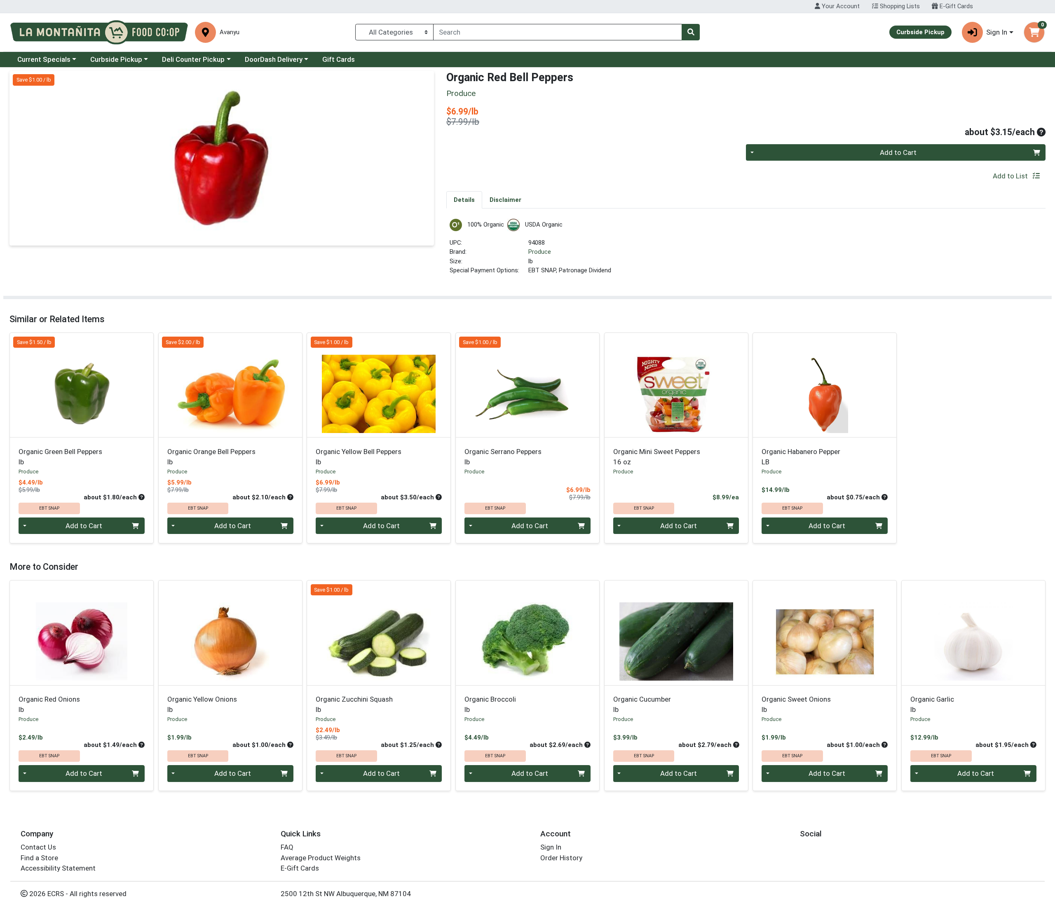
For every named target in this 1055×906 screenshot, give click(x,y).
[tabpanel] (746, 250)
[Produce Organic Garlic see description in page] (973, 633)
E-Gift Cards (955, 6)
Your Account (840, 6)
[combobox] (557, 32)
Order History (561, 858)
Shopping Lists (899, 6)
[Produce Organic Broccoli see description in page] (527, 633)
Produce (539, 251)
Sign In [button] (996, 32)
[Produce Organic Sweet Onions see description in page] (824, 633)
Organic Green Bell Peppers (60, 456)
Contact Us (38, 847)
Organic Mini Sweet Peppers (656, 456)
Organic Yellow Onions (202, 704)
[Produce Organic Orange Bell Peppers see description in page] (230, 385)
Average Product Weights (321, 858)
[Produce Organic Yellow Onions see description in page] (230, 633)
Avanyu (229, 32)
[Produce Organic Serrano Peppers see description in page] (527, 385)
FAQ (287, 847)
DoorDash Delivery (273, 59)
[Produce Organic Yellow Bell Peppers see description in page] (379, 385)
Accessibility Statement (58, 868)
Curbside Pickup (116, 59)
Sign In (550, 847)
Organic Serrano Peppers (503, 456)
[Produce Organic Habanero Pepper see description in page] (824, 385)
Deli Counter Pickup (193, 59)
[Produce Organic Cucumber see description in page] (676, 633)
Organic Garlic (932, 704)
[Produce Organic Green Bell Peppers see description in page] (81, 385)
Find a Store (39, 858)
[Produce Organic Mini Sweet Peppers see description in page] (676, 385)
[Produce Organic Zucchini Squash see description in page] (379, 633)
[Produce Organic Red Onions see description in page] (81, 633)
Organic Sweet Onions (796, 704)
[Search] (691, 32)
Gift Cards (338, 59)
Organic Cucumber (642, 704)
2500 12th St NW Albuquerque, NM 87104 (346, 894)
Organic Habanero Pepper (801, 456)
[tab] (464, 199)
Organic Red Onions (49, 704)
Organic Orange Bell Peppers (211, 456)
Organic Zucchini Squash (354, 704)
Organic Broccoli (490, 704)
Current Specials (43, 59)
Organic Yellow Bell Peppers (358, 456)
